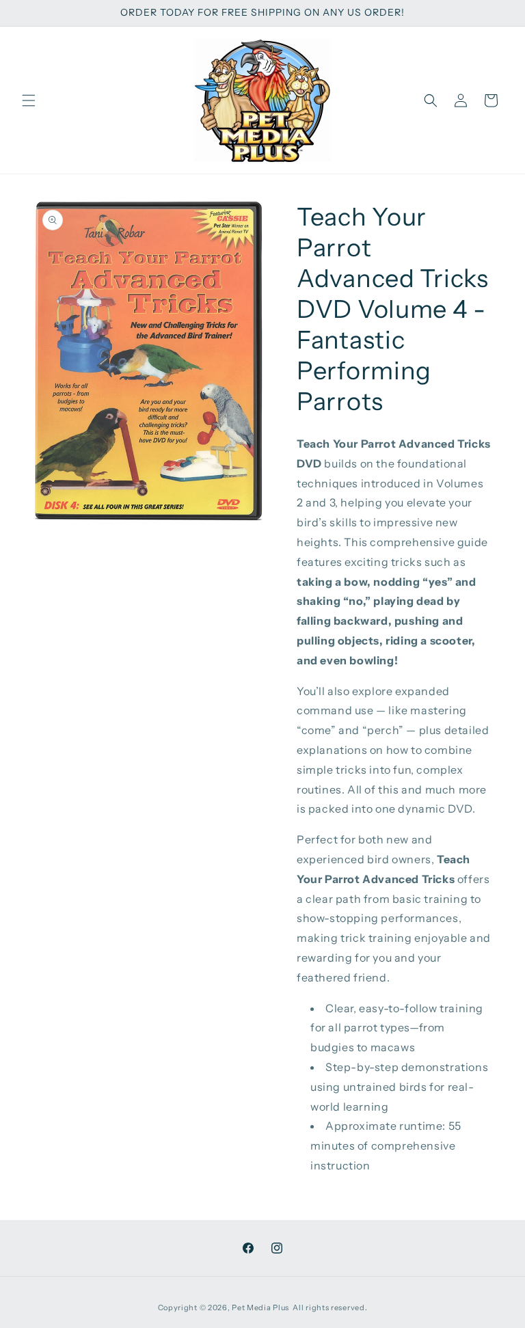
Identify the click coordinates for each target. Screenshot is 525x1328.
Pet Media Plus (260, 1307)
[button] (29, 100)
